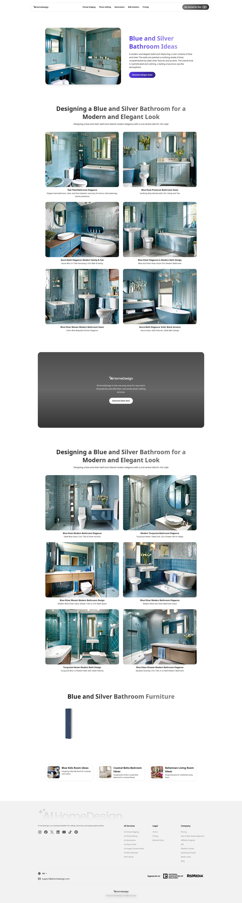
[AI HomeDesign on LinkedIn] (58, 832)
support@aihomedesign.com (56, 878)
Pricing (146, 7)
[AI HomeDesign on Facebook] (46, 832)
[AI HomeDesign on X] (52, 832)
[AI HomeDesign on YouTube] (64, 832)
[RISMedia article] (195, 876)
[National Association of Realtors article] (173, 876)
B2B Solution (133, 7)
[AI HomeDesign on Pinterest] (76, 832)
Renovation (120, 7)
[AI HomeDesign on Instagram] (40, 832)
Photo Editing (105, 7)
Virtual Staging (89, 7)
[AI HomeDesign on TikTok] (70, 832)
